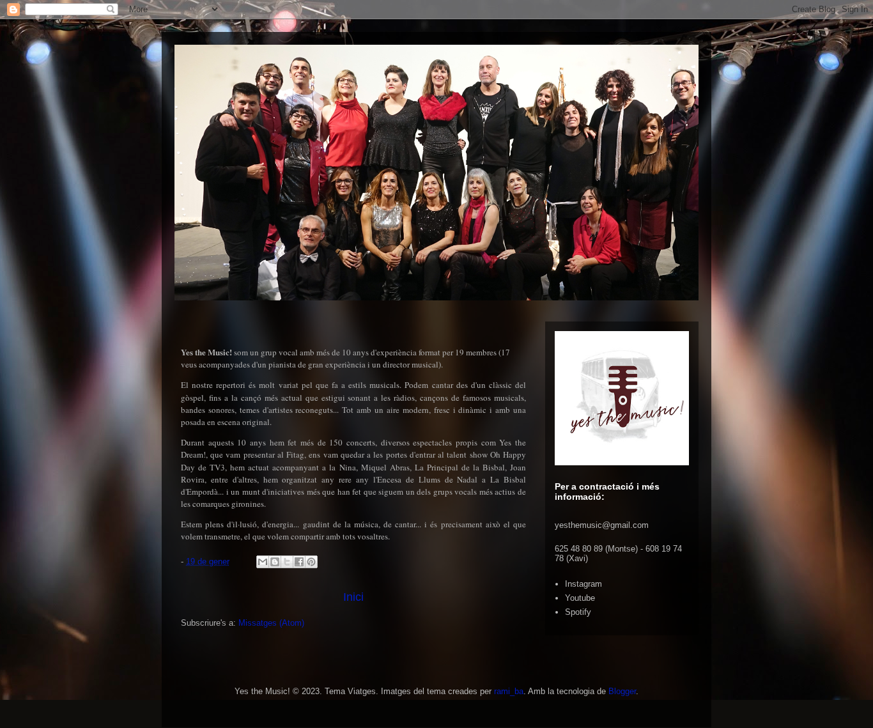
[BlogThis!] (274, 561)
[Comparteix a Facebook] (299, 561)
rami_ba (508, 691)
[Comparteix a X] (287, 561)
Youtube (580, 598)
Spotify (578, 612)
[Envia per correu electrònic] (262, 561)
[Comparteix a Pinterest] (311, 561)
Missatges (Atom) (271, 623)
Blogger (622, 691)
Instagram (583, 584)
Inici (353, 597)
